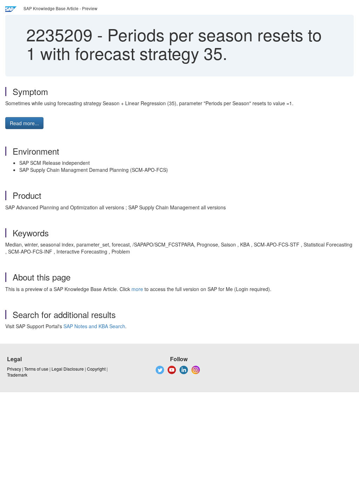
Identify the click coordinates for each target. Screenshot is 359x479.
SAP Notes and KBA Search (94, 326)
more (137, 288)
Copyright (96, 369)
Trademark (17, 375)
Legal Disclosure (68, 369)
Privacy (14, 369)
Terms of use (36, 369)
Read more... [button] (24, 123)
